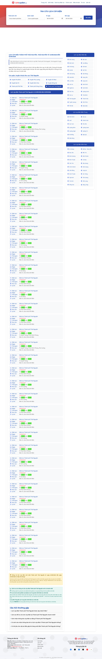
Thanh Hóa (85, 98)
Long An (85, 170)
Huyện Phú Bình (16, 79)
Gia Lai (84, 116)
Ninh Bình (85, 88)
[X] (74, 649)
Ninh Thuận (72, 174)
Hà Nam (85, 66)
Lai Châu (71, 81)
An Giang (71, 149)
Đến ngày (67, 15)
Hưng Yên (85, 77)
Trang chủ (44, 2)
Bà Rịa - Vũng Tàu (87, 149)
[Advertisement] (51, 40)
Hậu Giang (85, 163)
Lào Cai (71, 84)
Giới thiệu (51, 2)
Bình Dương (72, 156)
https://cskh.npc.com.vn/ (17, 596)
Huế (70, 120)
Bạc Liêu (71, 152)
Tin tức (83, 2)
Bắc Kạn (85, 59)
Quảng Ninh (86, 91)
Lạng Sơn (85, 81)
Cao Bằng (85, 63)
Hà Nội (71, 70)
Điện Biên (85, 106)
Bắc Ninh (71, 63)
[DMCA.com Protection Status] (11, 649)
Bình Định (71, 116)
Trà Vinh (71, 181)
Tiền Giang (85, 177)
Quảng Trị (85, 131)
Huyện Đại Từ (15, 83)
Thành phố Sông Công (36, 86)
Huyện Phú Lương (35, 79)
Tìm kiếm (88, 17)
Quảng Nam (86, 127)
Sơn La (71, 95)
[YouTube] (87, 649)
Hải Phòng (85, 73)
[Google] (91, 649)
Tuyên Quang (72, 102)
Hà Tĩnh (85, 70)
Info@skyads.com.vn (16, 646)
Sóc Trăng (85, 174)
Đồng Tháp (85, 184)
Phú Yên (85, 124)
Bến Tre (85, 152)
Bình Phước (85, 156)
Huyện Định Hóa (34, 83)
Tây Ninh (71, 177)
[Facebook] (70, 649)
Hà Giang (71, 66)
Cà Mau (85, 159)
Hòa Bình (71, 77)
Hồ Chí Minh (72, 167)
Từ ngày (48, 15)
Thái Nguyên (72, 98)
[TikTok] (83, 649)
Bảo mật (39, 648)
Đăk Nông (71, 138)
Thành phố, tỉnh (12, 15)
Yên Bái (71, 105)
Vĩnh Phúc (85, 102)
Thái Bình (85, 95)
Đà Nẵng (71, 134)
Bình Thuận (72, 159)
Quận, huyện (30, 15)
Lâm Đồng (71, 170)
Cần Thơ (71, 163)
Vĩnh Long (85, 181)
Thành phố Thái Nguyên (54, 86)
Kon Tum (71, 124)
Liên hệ (88, 2)
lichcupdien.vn (32, 591)
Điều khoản (76, 2)
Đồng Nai (71, 184)
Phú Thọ (71, 91)
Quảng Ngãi (72, 131)
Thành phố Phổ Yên (17, 86)
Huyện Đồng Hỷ (52, 83)
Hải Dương (72, 73)
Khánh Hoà (85, 120)
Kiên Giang (85, 167)
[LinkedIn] (79, 649)
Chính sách (69, 2)
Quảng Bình (72, 127)
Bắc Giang (71, 59)
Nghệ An (71, 88)
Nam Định (85, 84)
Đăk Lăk (85, 134)
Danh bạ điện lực (60, 2)
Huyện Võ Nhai (52, 79)
